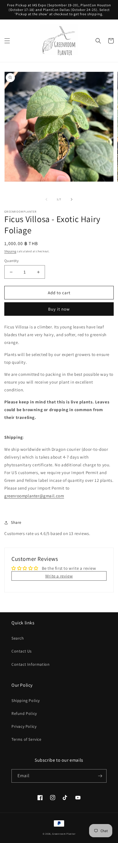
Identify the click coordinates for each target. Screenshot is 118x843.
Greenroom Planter (63, 833)
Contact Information (30, 664)
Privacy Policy (23, 726)
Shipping (10, 251)
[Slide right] (71, 199)
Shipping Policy (25, 700)
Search (17, 638)
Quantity (11, 260)
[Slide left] (46, 199)
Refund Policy (24, 713)
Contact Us (21, 651)
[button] (7, 40)
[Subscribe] (100, 776)
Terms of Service (26, 739)
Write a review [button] (59, 576)
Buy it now (59, 309)
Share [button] (16, 522)
